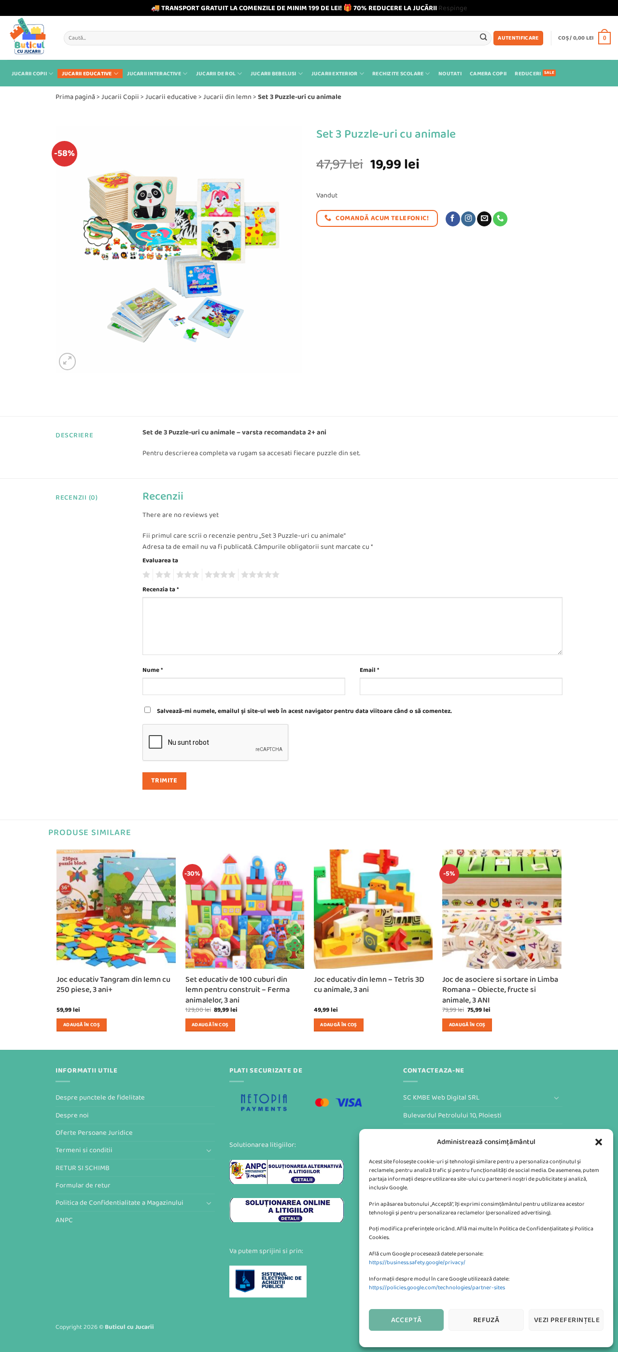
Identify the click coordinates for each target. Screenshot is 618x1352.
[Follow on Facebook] (453, 218)
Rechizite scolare (397, 73)
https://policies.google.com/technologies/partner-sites (437, 1287)
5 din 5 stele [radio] (259, 575)
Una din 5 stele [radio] (145, 575)
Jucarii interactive (154, 73)
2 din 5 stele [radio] (162, 575)
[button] (599, 1142)
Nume (152, 670)
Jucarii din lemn (227, 96)
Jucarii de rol (216, 73)
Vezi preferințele (567, 1319)
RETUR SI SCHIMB (83, 1167)
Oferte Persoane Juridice (94, 1132)
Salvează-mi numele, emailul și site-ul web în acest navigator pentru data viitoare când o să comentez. (304, 711)
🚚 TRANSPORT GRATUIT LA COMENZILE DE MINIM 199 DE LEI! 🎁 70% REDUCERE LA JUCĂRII (294, 8)
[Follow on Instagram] (468, 218)
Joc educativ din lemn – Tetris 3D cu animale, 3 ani (369, 985)
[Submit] (483, 37)
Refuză (486, 1319)
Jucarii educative (87, 73)
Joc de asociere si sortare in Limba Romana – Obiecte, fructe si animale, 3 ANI (500, 990)
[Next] (561, 949)
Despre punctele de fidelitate (100, 1097)
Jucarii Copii (29, 73)
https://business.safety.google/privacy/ (417, 1262)
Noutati (450, 73)
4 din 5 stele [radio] (219, 575)
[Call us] (500, 218)
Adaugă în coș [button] (81, 1025)
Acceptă (406, 1319)
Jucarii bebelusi (273, 73)
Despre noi (72, 1115)
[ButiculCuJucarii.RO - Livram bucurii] (28, 38)
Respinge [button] (452, 8)
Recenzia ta (160, 589)
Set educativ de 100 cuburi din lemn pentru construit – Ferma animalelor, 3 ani (237, 990)
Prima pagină (75, 96)
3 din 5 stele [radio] (186, 575)
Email (369, 670)
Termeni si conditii (84, 1150)
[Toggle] (209, 1150)
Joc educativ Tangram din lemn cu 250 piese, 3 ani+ (113, 985)
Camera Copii (488, 73)
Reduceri (528, 73)
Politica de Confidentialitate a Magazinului (119, 1202)
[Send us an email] (484, 218)
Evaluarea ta (160, 560)
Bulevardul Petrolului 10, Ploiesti (452, 1115)
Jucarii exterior (334, 73)
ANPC (64, 1220)
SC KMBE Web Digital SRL (441, 1097)
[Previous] (57, 949)
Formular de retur (83, 1185)
